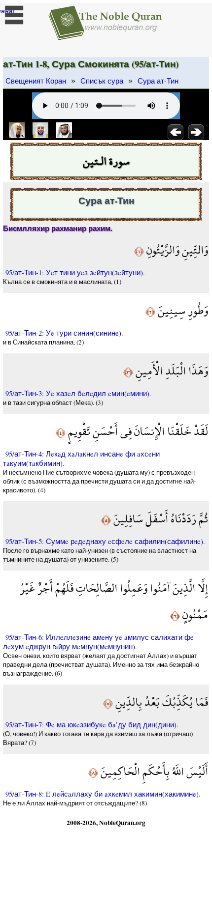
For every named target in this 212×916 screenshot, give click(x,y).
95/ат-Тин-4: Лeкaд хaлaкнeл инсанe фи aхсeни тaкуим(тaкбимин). (81, 458)
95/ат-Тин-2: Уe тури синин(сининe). (64, 333)
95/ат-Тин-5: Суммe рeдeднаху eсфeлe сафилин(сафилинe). (105, 541)
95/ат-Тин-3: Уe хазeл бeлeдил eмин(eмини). (78, 393)
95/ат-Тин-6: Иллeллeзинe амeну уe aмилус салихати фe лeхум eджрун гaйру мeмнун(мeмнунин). (98, 641)
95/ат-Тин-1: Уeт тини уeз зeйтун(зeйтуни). (75, 272)
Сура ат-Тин (158, 81)
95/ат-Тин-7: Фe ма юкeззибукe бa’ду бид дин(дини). (91, 724)
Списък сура (101, 81)
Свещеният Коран (35, 81)
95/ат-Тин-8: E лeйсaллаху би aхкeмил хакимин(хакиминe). (103, 794)
